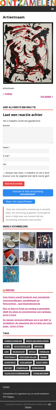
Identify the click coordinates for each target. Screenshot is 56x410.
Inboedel (38, 346)
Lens (6, 352)
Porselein (44, 352)
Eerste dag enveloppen (37, 341)
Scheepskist (10, 362)
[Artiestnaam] (28, 82)
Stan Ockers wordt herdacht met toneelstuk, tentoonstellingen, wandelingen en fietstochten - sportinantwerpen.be (26, 300)
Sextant (8, 368)
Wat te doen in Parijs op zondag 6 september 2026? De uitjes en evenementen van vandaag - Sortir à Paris (27, 311)
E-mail (6, 155)
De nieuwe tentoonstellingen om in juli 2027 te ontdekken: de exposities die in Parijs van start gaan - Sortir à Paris (27, 323)
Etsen (7, 346)
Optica (32, 352)
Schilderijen (26, 362)
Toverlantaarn (40, 373)
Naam (6, 147)
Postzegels (10, 357)
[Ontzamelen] (28, 4)
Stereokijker (38, 368)
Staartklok (22, 368)
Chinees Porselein (13, 341)
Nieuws (9, 290)
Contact (6, 386)
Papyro (10, 396)
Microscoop (19, 352)
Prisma (43, 357)
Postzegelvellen (28, 357)
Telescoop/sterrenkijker (16, 373)
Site (4, 164)
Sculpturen (42, 362)
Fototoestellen (22, 346)
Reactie (6, 125)
